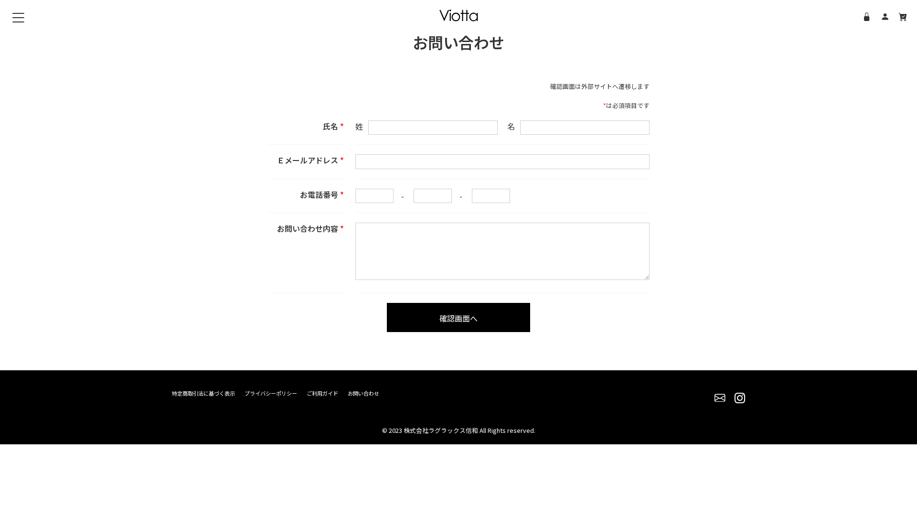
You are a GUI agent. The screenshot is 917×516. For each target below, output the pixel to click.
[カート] (903, 16)
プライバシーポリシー (271, 393)
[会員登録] (885, 16)
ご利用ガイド (322, 393)
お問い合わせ (363, 393)
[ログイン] (867, 16)
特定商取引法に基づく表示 (203, 393)
